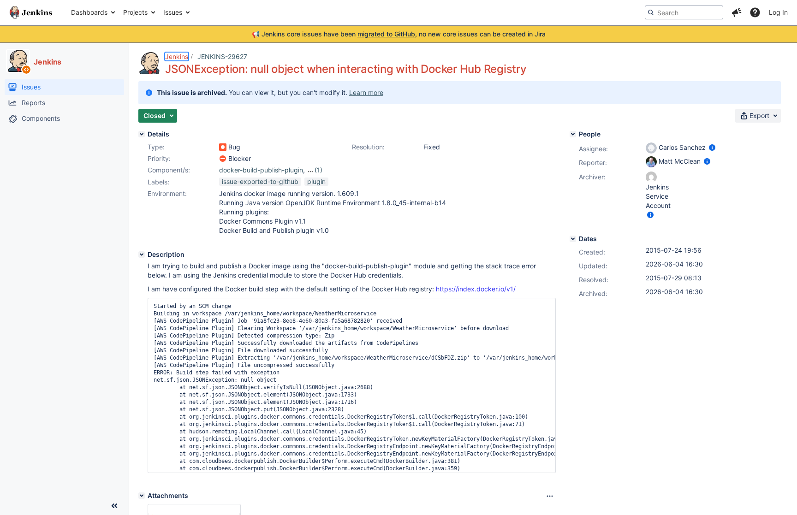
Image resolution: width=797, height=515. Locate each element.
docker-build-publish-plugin (261, 170)
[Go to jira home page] (31, 12)
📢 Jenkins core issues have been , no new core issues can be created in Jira (399, 34)
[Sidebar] (114, 506)
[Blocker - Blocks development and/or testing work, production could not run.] (222, 158)
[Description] (141, 254)
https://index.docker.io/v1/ (476, 289)
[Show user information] (712, 147)
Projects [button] (135, 12)
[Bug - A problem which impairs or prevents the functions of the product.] (222, 147)
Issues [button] (172, 12)
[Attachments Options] (550, 496)
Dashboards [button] (89, 12)
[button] (736, 12)
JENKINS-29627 (222, 56)
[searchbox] (684, 12)
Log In (778, 12)
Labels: (158, 182)
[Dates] (573, 239)
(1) (318, 170)
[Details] (141, 134)
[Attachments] (141, 495)
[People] (573, 134)
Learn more (366, 92)
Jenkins (176, 56)
